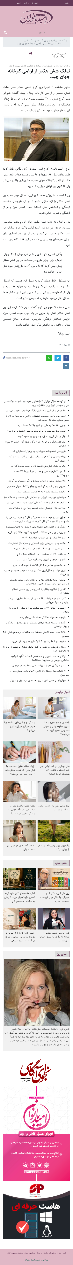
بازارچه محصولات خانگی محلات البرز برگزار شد (42, 617)
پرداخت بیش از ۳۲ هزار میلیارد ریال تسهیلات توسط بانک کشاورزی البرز (39, 458)
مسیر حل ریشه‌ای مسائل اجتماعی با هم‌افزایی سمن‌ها (39, 548)
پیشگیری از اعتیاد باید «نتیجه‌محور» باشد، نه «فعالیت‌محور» (35, 527)
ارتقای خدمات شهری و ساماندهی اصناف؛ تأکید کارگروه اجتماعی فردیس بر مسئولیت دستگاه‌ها (40, 658)
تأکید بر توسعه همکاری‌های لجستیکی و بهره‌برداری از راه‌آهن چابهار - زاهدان (37, 625)
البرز (26, 40)
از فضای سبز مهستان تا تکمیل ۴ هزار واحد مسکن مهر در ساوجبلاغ (39, 673)
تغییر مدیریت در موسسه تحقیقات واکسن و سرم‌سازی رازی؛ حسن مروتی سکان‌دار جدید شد (37, 418)
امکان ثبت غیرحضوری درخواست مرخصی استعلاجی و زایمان (36, 431)
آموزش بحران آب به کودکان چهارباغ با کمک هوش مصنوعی (36, 486)
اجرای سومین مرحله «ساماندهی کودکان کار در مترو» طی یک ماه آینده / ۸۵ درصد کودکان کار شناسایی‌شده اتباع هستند (37, 519)
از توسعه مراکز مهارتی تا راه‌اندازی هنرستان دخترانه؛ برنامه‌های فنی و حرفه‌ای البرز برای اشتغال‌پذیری (36, 403)
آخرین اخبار (60, 392)
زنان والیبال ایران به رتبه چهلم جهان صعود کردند (42, 436)
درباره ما (26, 3)
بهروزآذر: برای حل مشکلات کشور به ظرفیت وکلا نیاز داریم (37, 532)
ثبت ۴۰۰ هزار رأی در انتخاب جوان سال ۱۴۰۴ (44, 538)
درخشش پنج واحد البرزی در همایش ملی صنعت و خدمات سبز (35, 497)
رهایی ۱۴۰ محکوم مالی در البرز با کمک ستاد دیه (42, 425)
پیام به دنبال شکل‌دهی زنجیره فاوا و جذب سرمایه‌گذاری (38, 466)
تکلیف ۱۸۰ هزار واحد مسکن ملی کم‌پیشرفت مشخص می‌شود (36, 502)
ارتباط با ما (35, 3)
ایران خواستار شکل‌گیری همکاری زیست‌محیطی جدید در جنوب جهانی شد (36, 572)
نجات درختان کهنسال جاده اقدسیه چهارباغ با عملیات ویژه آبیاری (39, 510)
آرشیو (18, 3)
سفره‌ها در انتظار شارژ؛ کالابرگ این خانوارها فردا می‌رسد (38, 641)
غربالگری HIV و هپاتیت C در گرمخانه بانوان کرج (41, 554)
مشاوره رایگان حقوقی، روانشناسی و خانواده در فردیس (39, 665)
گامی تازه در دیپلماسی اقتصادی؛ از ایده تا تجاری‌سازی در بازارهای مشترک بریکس (38, 600)
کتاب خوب (61, 862)
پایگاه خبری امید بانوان (55, 40)
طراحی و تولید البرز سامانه (36, 1260)
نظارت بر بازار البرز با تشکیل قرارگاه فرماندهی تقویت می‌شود (36, 410)
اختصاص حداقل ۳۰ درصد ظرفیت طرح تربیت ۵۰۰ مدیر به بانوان (39, 610)
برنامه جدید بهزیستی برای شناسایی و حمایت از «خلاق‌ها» (37, 543)
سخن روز (62, 954)
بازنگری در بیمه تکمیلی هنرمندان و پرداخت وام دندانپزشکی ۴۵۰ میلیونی (36, 634)
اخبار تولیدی (62, 692)
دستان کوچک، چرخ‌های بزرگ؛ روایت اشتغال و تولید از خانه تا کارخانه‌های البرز (36, 649)
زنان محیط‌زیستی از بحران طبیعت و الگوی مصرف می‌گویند (37, 481)
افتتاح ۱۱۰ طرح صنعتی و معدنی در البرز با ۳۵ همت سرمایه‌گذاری (41, 473)
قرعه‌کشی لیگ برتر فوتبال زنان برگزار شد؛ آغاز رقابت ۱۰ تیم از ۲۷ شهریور (37, 444)
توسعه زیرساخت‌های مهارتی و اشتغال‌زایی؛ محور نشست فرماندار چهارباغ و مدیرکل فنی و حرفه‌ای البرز (39, 582)
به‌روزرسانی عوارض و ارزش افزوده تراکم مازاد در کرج (39, 565)
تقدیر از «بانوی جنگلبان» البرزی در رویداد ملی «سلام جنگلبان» (40, 591)
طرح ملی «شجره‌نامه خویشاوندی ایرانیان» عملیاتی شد (39, 451)
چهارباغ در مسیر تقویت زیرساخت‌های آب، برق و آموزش (38, 680)
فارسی (67, 3)
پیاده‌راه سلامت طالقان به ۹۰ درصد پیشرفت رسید (42, 492)
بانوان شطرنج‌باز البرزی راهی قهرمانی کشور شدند (41, 559)
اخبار (37, 40)
